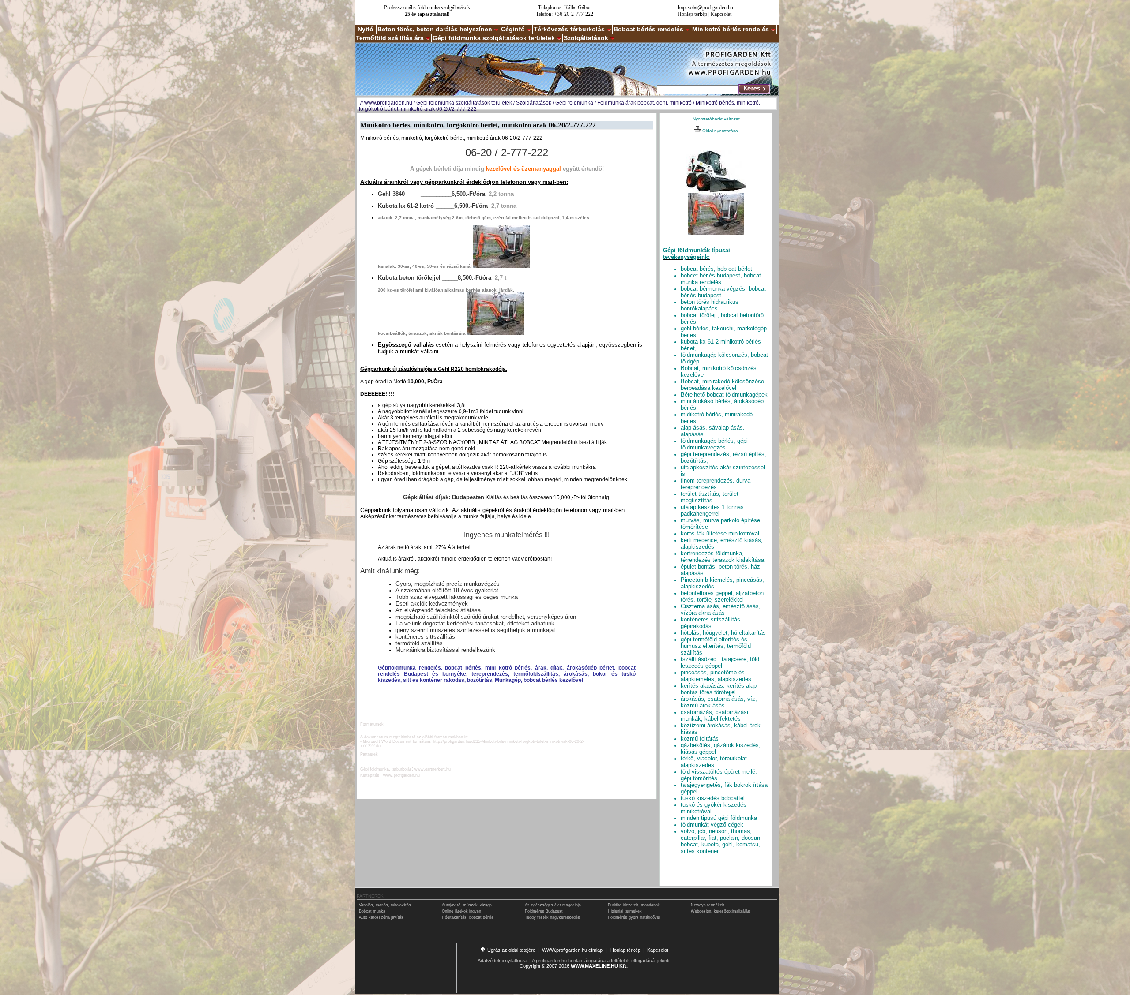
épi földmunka (376, 769)
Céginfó (513, 29)
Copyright (530, 966)
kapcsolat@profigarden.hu (705, 7)
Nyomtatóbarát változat (716, 118)
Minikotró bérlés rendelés (730, 29)
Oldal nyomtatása (719, 130)
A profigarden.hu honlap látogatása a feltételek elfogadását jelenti (600, 960)
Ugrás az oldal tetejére (511, 950)
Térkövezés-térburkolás (569, 29)
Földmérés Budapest (544, 911)
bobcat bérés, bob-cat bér (716, 269)
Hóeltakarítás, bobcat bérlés (468, 917)
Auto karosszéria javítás (381, 917)
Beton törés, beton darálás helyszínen (434, 29)
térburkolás (402, 769)
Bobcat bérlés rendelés (648, 29)
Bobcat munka (372, 911)
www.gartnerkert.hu (432, 769)
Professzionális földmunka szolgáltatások (427, 7)
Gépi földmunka (574, 103)
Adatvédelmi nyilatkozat (503, 960)
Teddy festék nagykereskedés (552, 917)
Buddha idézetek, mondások (634, 905)
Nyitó (365, 29)
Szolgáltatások (586, 37)
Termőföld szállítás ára (390, 37)
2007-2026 (558, 966)
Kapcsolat (721, 14)
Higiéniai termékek (625, 911)
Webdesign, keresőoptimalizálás (720, 911)
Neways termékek (707, 905)
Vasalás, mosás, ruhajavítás (385, 905)
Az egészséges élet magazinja (553, 905)
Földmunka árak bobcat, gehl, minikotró (644, 103)
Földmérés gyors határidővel (634, 917)
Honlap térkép (692, 14)
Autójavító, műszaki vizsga (467, 905)
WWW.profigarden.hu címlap (573, 950)
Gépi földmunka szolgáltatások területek (494, 37)
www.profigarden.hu (388, 103)
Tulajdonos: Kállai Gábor (564, 7)
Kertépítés (369, 775)
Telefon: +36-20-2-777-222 (564, 14)
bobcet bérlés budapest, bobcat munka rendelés (721, 278)
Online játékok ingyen (461, 911)
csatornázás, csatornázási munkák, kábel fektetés (714, 715)
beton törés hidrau (709, 305)
